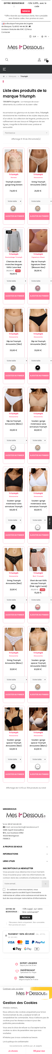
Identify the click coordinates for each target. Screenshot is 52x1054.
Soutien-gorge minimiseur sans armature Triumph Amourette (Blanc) (38, 505)
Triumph (13, 175)
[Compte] (39, 59)
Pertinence (26, 133)
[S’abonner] (45, 883)
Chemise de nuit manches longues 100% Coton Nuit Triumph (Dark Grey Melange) (14, 267)
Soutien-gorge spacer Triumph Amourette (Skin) (38, 663)
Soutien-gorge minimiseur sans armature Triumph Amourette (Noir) (13, 505)
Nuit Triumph (38, 576)
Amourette (38, 177)
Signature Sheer (38, 257)
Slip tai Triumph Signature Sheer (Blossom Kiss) (38, 264)
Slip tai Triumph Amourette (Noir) (38, 342)
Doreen (14, 177)
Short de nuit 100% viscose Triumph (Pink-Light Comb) (38, 583)
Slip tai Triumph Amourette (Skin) (14, 342)
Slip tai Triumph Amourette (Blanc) (14, 422)
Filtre (50, 521)
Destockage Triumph (13, 257)
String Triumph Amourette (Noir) (14, 582)
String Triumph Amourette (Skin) (38, 183)
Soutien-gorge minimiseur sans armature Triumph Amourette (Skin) (38, 425)
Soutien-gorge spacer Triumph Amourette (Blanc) (38, 743)
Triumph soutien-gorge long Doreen (13, 183)
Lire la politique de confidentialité (15, 1042)
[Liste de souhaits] (19, 153)
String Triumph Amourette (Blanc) (14, 661)
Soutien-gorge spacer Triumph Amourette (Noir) (14, 743)
